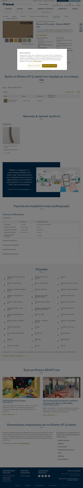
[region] (42, 59)
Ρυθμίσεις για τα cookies (34, 65)
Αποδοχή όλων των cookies (49, 65)
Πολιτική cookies (37, 61)
